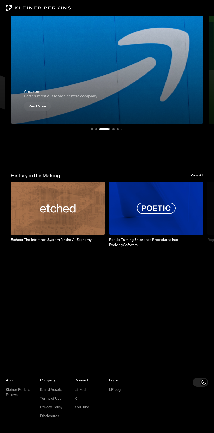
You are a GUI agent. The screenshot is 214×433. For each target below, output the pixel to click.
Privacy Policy (51, 407)
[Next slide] (196, 208)
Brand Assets (51, 389)
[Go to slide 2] (95, 129)
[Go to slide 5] (116, 129)
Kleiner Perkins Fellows (18, 392)
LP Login (116, 389)
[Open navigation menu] (205, 8)
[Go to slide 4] (109, 129)
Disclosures (49, 416)
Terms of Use (51, 398)
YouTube (82, 407)
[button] (200, 382)
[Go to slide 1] (90, 129)
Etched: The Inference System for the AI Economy (51, 239)
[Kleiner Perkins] (38, 8)
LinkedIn (82, 389)
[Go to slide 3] (101, 129)
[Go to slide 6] (120, 129)
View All (197, 175)
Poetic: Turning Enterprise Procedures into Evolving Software (143, 242)
